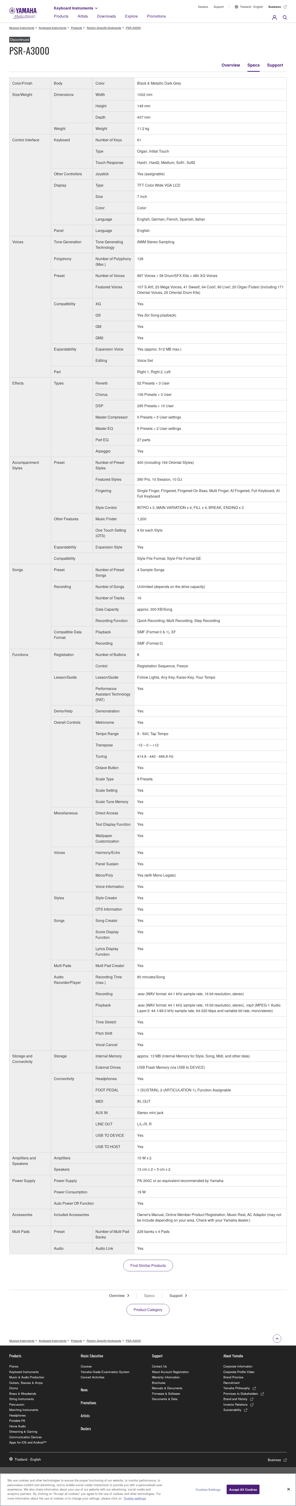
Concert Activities (93, 1377)
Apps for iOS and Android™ (27, 1442)
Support (219, 7)
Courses (86, 1366)
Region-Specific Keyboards (104, 28)
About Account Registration (170, 1372)
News (84, 1389)
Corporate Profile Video (238, 1372)
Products (61, 16)
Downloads (106, 16)
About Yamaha (233, 1355)
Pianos (13, 1366)
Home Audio (17, 1426)
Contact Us (159, 1366)
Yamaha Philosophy (236, 1388)
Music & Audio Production (26, 1377)
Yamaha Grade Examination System (105, 1372)
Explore (131, 16)
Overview (231, 65)
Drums (13, 1388)
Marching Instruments (23, 1409)
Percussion (16, 1404)
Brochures (159, 1382)
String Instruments (21, 1399)
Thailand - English (251, 7)
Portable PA (17, 1420)
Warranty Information (166, 1377)
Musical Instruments (21, 28)
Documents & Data (164, 1399)
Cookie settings (135, 1498)
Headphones (17, 1415)
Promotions (156, 16)
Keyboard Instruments (73, 8)
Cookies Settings (208, 1489)
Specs (253, 65)
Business (274, 7)
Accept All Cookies (243, 1489)
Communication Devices (25, 1437)
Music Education (92, 1355)
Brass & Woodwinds (22, 1393)
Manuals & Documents (167, 1388)
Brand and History (235, 1399)
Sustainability (232, 1409)
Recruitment (231, 1382)
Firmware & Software (166, 1393)
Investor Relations (235, 1404)
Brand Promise (233, 1377)
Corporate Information (237, 1366)
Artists (83, 16)
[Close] (289, 1489)
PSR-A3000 (133, 28)
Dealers (203, 7)
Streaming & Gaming (23, 1431)
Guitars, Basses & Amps (26, 1382)
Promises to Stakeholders (240, 1393)
